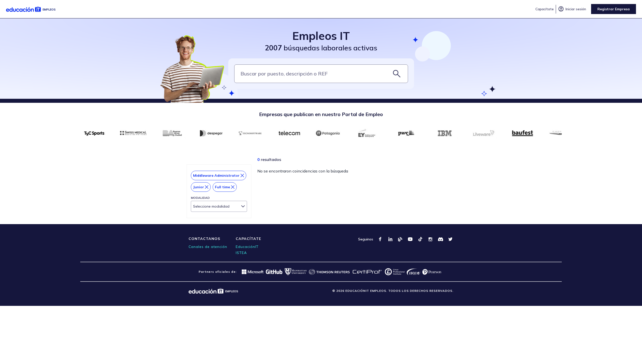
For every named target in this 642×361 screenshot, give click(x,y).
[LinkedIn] (390, 239)
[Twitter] (450, 239)
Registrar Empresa (613, 9)
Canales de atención (208, 246)
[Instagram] (430, 239)
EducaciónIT (247, 246)
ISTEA (241, 252)
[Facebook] (380, 239)
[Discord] (440, 239)
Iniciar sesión (572, 9)
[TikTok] (420, 239)
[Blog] (400, 239)
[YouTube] (410, 239)
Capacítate (544, 9)
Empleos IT (321, 36)
